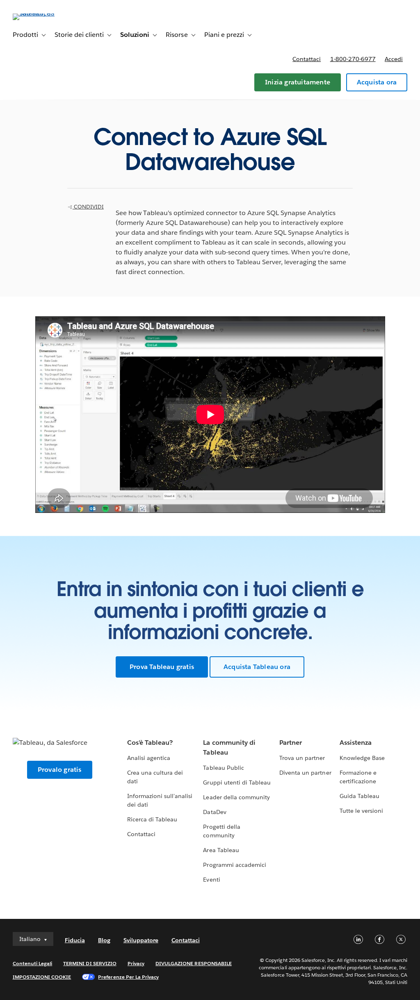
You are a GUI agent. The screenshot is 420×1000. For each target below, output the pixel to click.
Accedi (394, 59)
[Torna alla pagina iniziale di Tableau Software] (43, 13)
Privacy (136, 963)
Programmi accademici (234, 864)
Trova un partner (302, 758)
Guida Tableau (359, 796)
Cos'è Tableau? (150, 742)
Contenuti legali (32, 963)
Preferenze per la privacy (128, 976)
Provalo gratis (60, 769)
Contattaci (306, 59)
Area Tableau (221, 850)
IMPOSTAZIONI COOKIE (42, 976)
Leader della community (236, 797)
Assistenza (356, 742)
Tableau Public (223, 767)
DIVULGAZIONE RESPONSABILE (193, 963)
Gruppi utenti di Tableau (236, 782)
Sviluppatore (140, 940)
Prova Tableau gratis (162, 666)
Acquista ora (377, 82)
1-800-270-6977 (353, 59)
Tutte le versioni (361, 810)
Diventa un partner (305, 772)
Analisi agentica (148, 758)
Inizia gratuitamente (297, 82)
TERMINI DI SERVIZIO (89, 963)
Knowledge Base (362, 758)
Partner (290, 742)
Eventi (211, 879)
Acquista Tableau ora (257, 666)
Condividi (88, 206)
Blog (104, 940)
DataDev (214, 812)
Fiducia (75, 940)
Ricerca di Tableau (152, 819)
